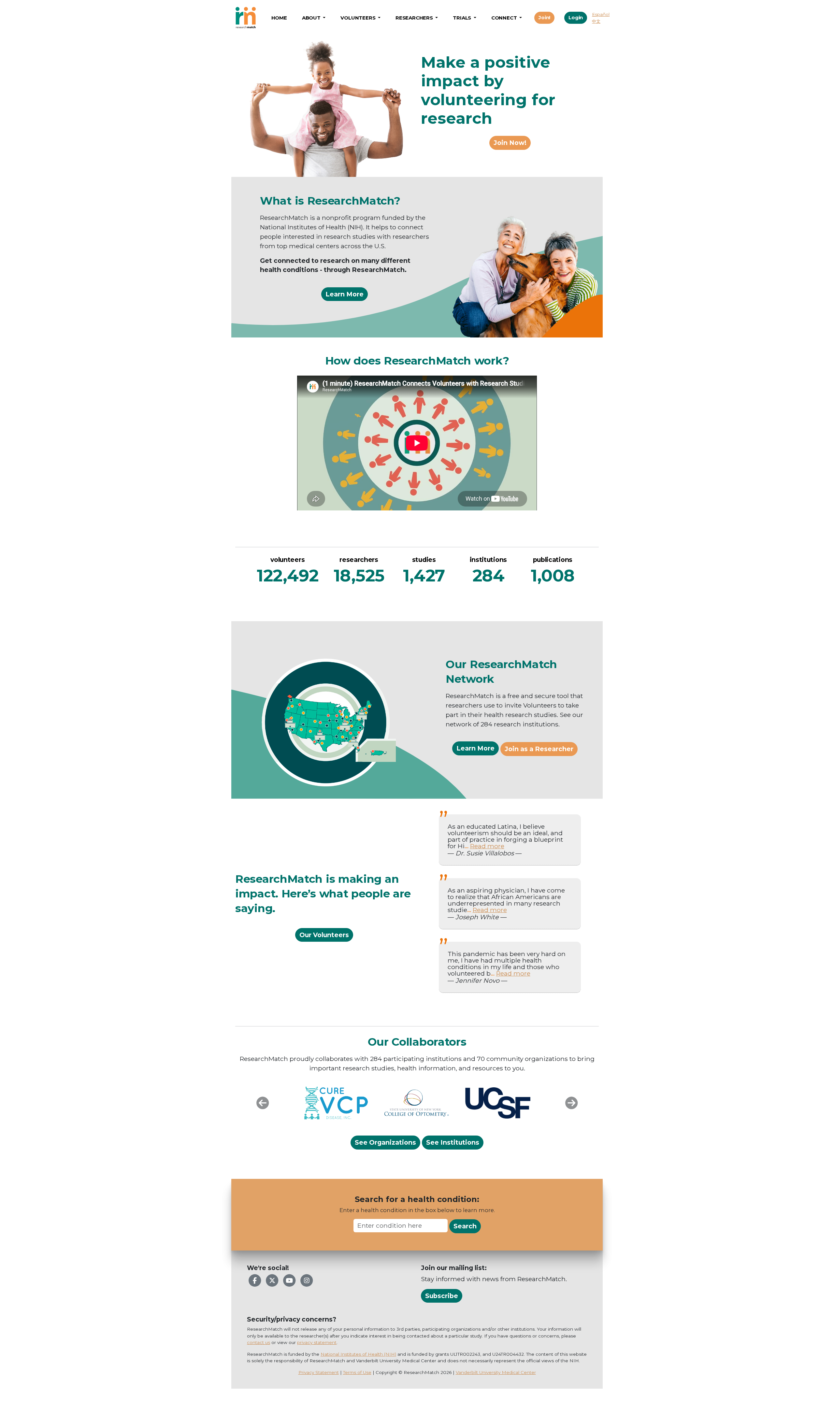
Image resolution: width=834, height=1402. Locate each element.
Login (575, 17)
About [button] (312, 18)
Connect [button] (504, 18)
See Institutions (452, 1142)
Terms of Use (357, 1372)
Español (601, 14)
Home (279, 18)
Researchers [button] (414, 18)
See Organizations (385, 1142)
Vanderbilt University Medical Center (496, 1372)
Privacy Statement (318, 1372)
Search (465, 1226)
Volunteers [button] (358, 18)
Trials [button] (462, 18)
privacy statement (317, 1342)
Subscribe (441, 1296)
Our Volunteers (324, 935)
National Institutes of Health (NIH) (358, 1354)
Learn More (344, 294)
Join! (544, 17)
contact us (258, 1342)
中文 (596, 21)
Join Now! (510, 143)
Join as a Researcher (539, 749)
